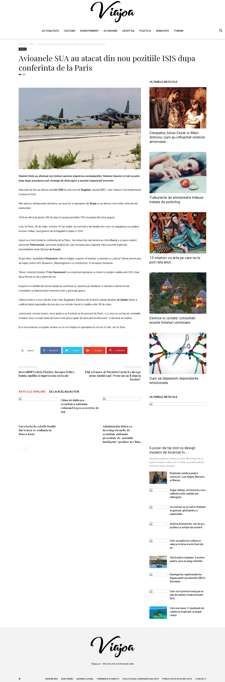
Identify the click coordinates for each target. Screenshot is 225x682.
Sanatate (162, 30)
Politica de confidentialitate (141, 678)
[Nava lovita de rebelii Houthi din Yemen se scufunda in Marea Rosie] (38, 410)
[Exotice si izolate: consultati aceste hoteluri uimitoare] (177, 293)
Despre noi (51, 678)
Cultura (69, 30)
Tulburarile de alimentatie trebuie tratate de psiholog (176, 199)
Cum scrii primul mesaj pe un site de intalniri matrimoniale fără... (186, 595)
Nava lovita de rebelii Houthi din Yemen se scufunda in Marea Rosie (37, 430)
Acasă (22, 44)
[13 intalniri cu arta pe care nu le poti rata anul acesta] (177, 232)
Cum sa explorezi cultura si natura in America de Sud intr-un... (187, 544)
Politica (145, 30)
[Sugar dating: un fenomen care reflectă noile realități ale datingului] (158, 494)
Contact (200, 678)
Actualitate (50, 30)
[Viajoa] (112, 11)
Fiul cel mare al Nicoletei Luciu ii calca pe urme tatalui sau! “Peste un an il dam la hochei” (113, 375)
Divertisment (89, 30)
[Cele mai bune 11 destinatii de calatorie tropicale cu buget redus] (158, 612)
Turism (178, 30)
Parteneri (67, 678)
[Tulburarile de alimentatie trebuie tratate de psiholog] (177, 172)
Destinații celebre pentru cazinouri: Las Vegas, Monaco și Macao (187, 477)
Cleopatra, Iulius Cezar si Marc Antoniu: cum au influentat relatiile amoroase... (177, 137)
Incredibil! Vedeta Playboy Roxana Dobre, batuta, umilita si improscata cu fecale (47, 373)
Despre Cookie (84, 678)
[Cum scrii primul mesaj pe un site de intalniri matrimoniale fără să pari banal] (158, 596)
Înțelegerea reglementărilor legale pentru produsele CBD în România (187, 578)
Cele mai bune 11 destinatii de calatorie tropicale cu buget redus (187, 612)
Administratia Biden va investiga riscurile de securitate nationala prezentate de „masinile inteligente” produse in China (121, 434)
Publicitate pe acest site (177, 678)
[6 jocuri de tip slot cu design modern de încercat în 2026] (177, 423)
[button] (221, 31)
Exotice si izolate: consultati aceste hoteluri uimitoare (172, 320)
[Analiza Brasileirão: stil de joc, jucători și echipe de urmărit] (158, 528)
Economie (110, 30)
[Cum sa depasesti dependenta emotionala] (177, 353)
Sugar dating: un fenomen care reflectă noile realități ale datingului (187, 494)
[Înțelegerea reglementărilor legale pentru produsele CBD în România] (158, 579)
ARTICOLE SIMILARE (32, 391)
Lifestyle (128, 30)
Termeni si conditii (108, 678)
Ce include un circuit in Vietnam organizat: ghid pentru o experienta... (188, 510)
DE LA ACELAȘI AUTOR (64, 391)
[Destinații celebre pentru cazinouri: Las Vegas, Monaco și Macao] (158, 477)
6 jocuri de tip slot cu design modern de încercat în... (172, 450)
